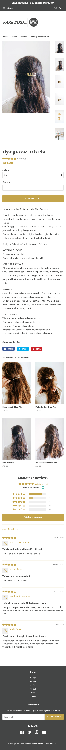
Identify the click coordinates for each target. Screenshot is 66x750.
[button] (9, 158)
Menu (9, 8)
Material (6, 169)
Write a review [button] (33, 517)
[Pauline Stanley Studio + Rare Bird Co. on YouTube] (44, 732)
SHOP (33, 685)
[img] (9, 537)
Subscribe (54, 716)
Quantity (6, 182)
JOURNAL (33, 696)
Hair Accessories (19, 37)
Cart (61, 8)
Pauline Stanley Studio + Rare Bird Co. (41, 743)
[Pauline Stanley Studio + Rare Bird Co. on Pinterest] (29, 732)
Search (33, 677)
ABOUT (33, 689)
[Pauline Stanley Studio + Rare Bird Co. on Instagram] (36, 732)
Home (5, 37)
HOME (33, 681)
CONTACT (33, 692)
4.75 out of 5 (41, 484)
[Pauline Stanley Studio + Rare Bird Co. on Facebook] (22, 732)
